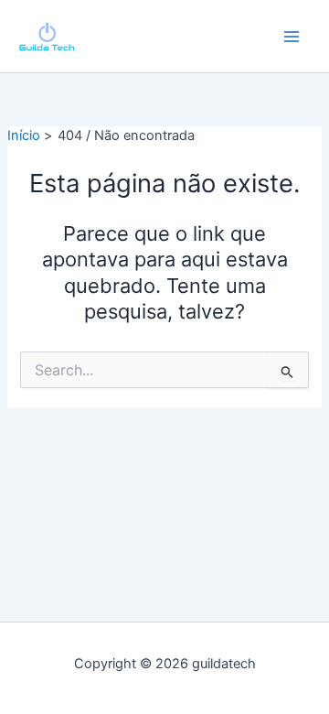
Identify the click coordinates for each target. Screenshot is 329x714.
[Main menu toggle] (291, 36)
